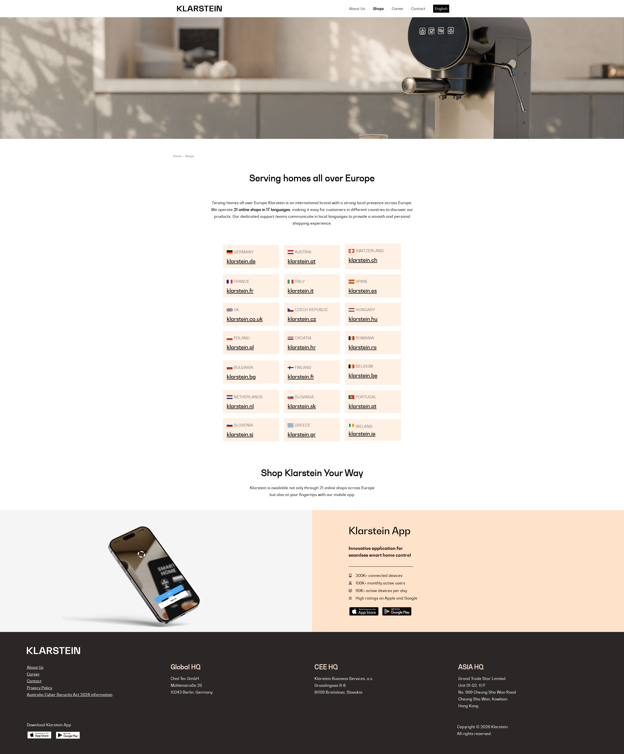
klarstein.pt (362, 406)
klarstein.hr (302, 347)
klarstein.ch (363, 260)
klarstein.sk (302, 406)
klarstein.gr (302, 434)
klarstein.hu (363, 318)
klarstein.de (241, 261)
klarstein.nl (240, 406)
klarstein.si (240, 434)
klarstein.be (363, 375)
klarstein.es (363, 290)
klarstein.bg (241, 376)
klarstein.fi (301, 376)
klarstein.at (301, 261)
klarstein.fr (240, 290)
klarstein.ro (363, 347)
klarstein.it (300, 290)
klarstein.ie (362, 433)
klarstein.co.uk (245, 318)
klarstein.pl (240, 347)
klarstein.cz (302, 318)
